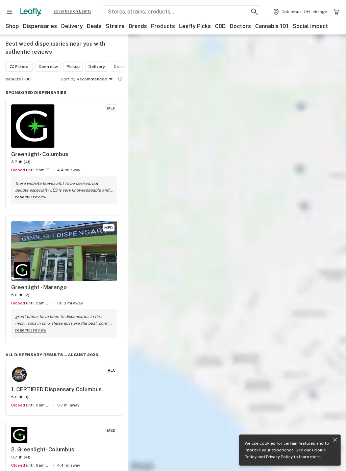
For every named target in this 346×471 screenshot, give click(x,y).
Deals (94, 26)
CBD (220, 26)
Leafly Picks (195, 26)
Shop (12, 26)
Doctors (240, 26)
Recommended (92, 79)
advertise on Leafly (72, 11)
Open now (48, 66)
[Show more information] (120, 78)
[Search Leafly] (254, 11)
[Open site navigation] (9, 12)
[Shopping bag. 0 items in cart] (336, 12)
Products (163, 26)
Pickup (73, 66)
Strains (115, 26)
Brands (138, 26)
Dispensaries (40, 26)
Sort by (68, 79)
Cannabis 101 (272, 26)
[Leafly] (31, 12)
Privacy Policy (279, 456)
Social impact (310, 26)
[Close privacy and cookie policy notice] (335, 440)
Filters (21, 66)
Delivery (72, 26)
